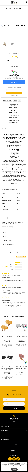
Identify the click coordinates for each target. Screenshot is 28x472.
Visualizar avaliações (14, 57)
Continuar (14, 469)
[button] (13, 421)
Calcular (14, 92)
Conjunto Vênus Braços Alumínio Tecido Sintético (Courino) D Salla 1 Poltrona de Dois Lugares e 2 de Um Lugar (7, 369)
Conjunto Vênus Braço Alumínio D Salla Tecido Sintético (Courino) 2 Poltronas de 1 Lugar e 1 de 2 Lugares (21, 337)
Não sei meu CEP (14, 95)
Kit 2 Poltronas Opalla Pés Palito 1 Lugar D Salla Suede (7, 336)
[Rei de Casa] (14, 3)
